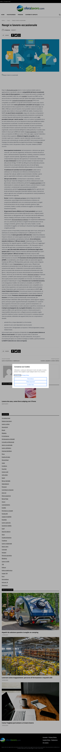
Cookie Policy (17, 375)
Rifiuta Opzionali (30, 381)
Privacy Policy (25, 375)
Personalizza (30, 379)
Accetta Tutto (30, 384)
